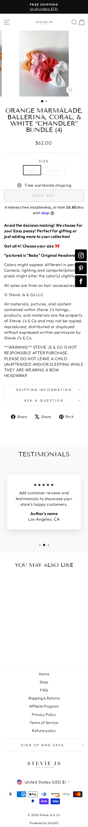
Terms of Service (44, 722)
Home (44, 674)
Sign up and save (43, 745)
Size (44, 161)
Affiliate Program (44, 706)
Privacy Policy (44, 714)
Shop (44, 682)
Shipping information (44, 390)
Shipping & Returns (44, 698)
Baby (32, 170)
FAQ (44, 690)
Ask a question (44, 400)
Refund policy (44, 730)
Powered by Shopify (44, 823)
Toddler (53, 170)
